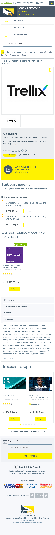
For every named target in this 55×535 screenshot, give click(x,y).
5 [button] (31, 424)
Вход (19, 3)
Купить (29, 211)
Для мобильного (21, 35)
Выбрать (14, 289)
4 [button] (29, 424)
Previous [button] (3, 387)
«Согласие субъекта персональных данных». (27, 522)
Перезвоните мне (25, 12)
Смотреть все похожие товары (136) (27, 432)
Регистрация (28, 3)
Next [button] (51, 387)
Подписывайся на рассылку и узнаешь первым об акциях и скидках (22, 442)
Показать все (9, 359)
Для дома (17, 21)
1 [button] (20, 424)
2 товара (8, 3)
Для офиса (18, 28)
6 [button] (34, 424)
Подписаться (30, 456)
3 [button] (26, 424)
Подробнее (16, 144)
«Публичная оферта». (27, 520)
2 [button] (23, 424)
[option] (27, 90)
